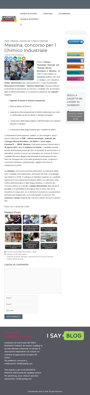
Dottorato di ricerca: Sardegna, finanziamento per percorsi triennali (30, 256)
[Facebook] (6, 58)
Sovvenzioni (64, 13)
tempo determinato (20, 254)
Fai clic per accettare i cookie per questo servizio (75, 116)
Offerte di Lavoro (28, 13)
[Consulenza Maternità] (75, 80)
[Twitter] (11, 58)
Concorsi (47, 13)
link (5, 201)
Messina (10, 254)
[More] (24, 58)
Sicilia (34, 252)
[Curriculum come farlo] (75, 62)
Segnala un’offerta (29, 19)
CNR (39, 74)
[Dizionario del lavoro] (75, 74)
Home (6, 41)
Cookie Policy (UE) (12, 333)
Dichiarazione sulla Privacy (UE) (17, 336)
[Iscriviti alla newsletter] (75, 56)
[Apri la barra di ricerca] (21, 24)
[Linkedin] (15, 58)
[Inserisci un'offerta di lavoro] (75, 44)
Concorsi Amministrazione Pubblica (19, 252)
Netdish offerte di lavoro (15, 259)
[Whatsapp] (19, 58)
